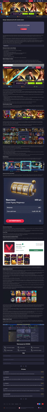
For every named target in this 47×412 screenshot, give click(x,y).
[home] (6, 1)
